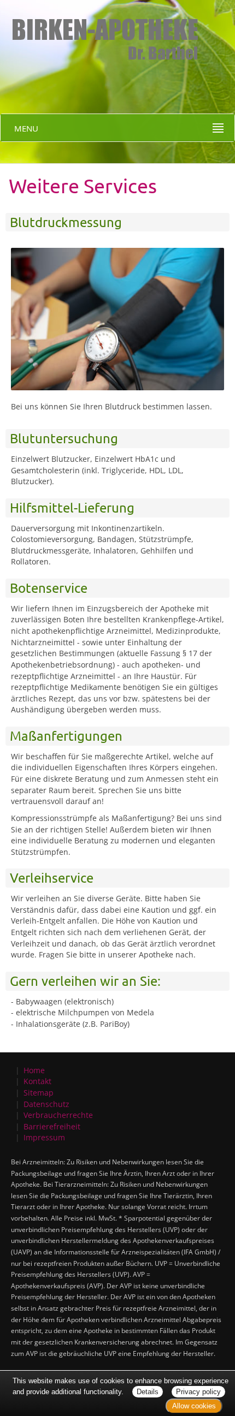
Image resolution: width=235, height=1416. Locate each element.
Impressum (44, 1137)
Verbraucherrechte (58, 1115)
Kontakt (37, 1081)
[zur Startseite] (100, 30)
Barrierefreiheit (52, 1126)
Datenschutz (46, 1104)
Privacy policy (198, 1392)
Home (34, 1070)
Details (147, 1392)
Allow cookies (194, 1406)
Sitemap (39, 1092)
